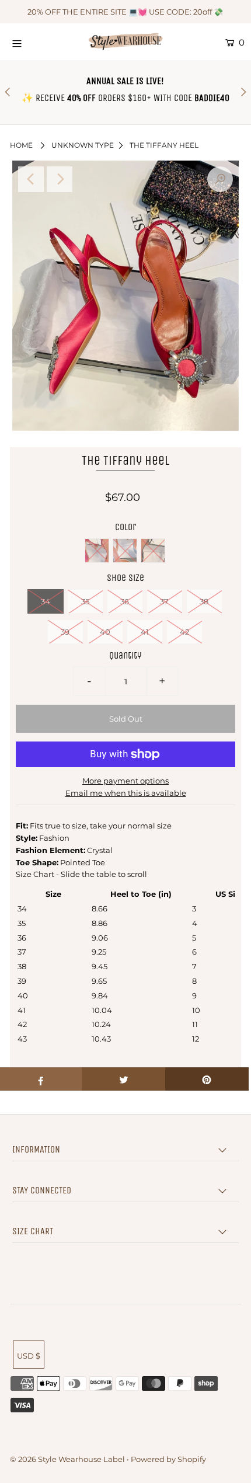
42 (184, 631)
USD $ (28, 1355)
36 (124, 601)
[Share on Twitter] (123, 1079)
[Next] (59, 179)
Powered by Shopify (168, 1459)
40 (105, 631)
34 (45, 601)
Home (21, 145)
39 (65, 631)
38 (204, 601)
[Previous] (31, 179)
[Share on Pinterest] (207, 1079)
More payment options (125, 780)
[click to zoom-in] (220, 179)
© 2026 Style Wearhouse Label (67, 1459)
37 (164, 601)
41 (145, 631)
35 (85, 601)
